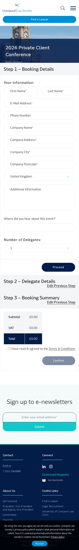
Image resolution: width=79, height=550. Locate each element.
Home (9, 62)
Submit (39, 426)
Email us (7, 465)
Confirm (58, 360)
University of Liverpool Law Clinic (58, 513)
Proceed (58, 267)
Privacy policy (57, 537)
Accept (39, 543)
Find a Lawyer (39, 19)
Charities (8, 520)
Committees (10, 514)
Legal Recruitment (52, 506)
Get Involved (10, 501)
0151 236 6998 (12, 471)
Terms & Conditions (62, 349)
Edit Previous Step (61, 286)
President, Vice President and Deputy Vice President (18, 508)
